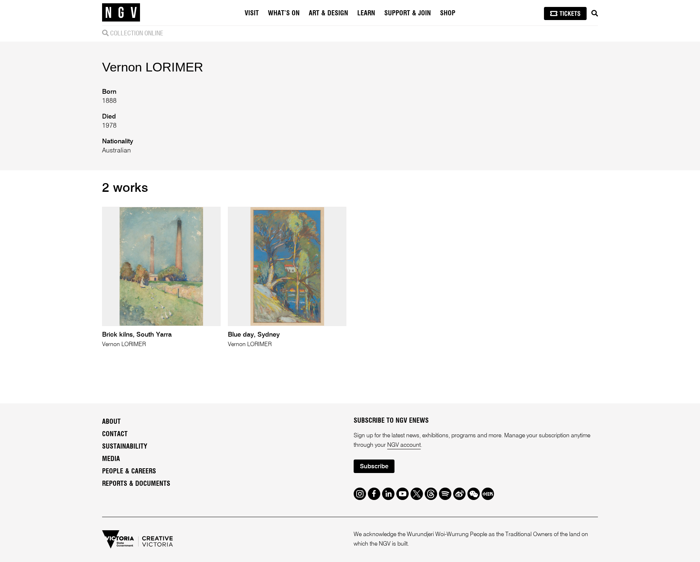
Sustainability (124, 446)
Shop (447, 13)
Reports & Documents (136, 484)
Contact (115, 434)
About (111, 422)
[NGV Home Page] (121, 12)
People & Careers (129, 471)
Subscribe (374, 467)
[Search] (594, 13)
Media (111, 459)
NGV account (404, 445)
